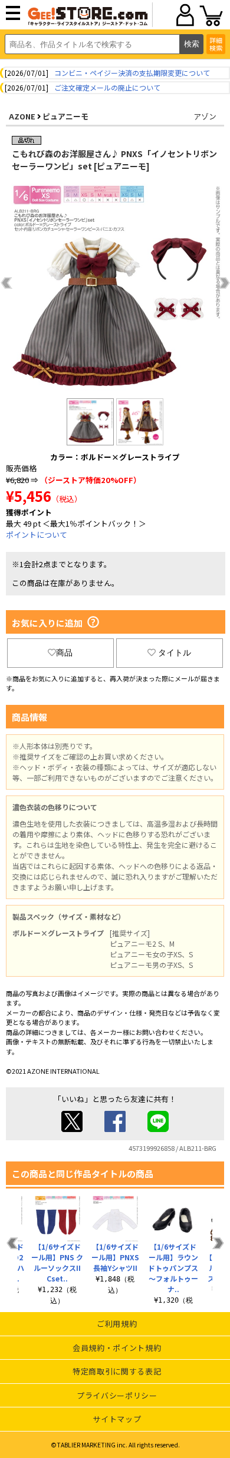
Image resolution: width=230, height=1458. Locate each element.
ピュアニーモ (65, 116)
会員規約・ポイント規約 (117, 1347)
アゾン (204, 116)
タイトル (174, 652)
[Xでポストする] (72, 1128)
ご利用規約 (117, 1323)
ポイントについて (36, 534)
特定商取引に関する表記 (117, 1371)
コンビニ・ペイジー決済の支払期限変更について (132, 73)
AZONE (22, 116)
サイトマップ (117, 1418)
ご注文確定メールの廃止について (107, 87)
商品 (64, 652)
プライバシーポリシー (117, 1395)
